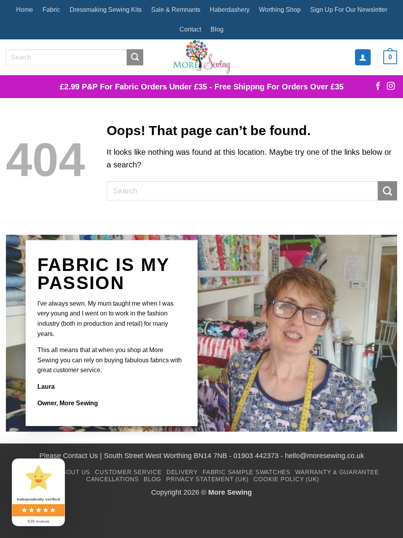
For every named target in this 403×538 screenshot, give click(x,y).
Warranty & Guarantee (337, 472)
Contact (190, 29)
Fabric (51, 9)
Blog (217, 29)
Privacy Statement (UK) (207, 479)
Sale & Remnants (175, 9)
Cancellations (112, 479)
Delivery (182, 472)
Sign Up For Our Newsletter (348, 9)
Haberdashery (230, 9)
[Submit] (135, 57)
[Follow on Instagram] (391, 86)
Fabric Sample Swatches (246, 472)
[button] (363, 57)
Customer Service (128, 472)
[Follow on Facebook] (378, 86)
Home (24, 9)
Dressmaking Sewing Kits (106, 9)
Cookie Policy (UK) (286, 479)
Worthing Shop (280, 9)
